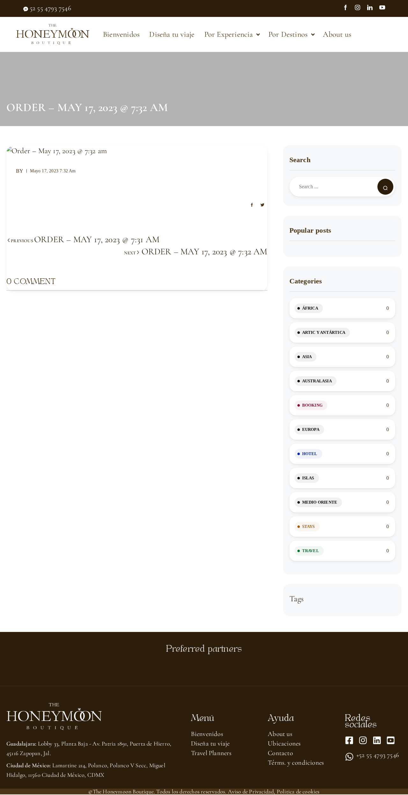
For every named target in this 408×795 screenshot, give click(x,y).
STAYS (308, 526)
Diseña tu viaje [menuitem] (210, 743)
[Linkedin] (377, 740)
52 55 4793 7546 (50, 8)
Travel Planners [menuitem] (211, 753)
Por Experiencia (228, 34)
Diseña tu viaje (171, 34)
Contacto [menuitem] (280, 753)
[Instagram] (360, 8)
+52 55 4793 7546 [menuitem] (377, 755)
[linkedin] (373, 8)
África (310, 308)
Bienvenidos (121, 34)
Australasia (317, 381)
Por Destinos (288, 34)
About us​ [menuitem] (280, 734)
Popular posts (310, 230)
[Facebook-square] (349, 740)
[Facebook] (348, 8)
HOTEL (309, 453)
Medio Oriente (320, 502)
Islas (308, 478)
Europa (310, 429)
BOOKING (312, 405)
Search (299, 160)
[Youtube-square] (390, 740)
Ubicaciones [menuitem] (284, 743)
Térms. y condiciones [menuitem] (296, 763)
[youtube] (385, 8)
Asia (307, 356)
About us (337, 34)
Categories (305, 281)
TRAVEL (310, 550)
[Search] (385, 187)
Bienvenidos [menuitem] (207, 734)
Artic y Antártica (323, 332)
